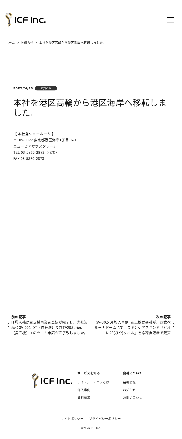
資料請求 (83, 397)
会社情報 (129, 382)
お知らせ (46, 88)
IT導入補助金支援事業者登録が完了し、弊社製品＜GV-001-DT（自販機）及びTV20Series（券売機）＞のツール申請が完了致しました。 (49, 327)
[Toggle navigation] (170, 20)
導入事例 (83, 389)
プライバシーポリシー (105, 418)
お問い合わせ (132, 397)
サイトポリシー (72, 418)
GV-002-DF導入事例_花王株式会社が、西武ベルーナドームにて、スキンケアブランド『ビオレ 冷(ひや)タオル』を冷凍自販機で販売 (133, 327)
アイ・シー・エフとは (93, 382)
